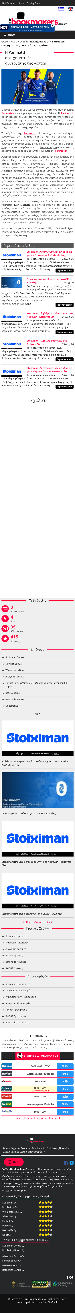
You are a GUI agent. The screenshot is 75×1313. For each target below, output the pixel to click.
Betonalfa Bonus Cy (13, 1269)
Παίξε (65, 1066)
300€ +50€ (40, 1081)
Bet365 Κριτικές (14, 968)
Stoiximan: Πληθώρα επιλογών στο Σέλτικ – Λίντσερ (31, 913)
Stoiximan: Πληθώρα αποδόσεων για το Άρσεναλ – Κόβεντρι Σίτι (50, 315)
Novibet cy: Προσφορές (18, 990)
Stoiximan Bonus (14, 657)
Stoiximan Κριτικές (15, 936)
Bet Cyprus (8, 3)
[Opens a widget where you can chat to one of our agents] (14, 1162)
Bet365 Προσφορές (15, 1016)
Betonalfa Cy (9, 1230)
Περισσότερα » (64, 270)
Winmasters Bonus (15, 670)
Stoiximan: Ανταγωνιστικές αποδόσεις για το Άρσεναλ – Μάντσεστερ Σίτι (49, 369)
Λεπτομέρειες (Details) (40, 1073)
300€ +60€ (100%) (40, 1066)
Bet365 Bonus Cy (11, 1265)
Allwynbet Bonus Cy (13, 1256)
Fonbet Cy (7, 1221)
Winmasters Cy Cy (12, 1211)
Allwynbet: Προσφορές (17, 1003)
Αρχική (5, 41)
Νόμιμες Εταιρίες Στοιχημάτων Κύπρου (37, 1118)
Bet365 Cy (7, 1225)
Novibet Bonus (13, 663)
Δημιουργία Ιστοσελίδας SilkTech (37, 1302)
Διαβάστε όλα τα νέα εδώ (36, 922)
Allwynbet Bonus (14, 676)
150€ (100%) (40, 1089)
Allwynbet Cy (9, 1216)
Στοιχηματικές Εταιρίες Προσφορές (22, 1151)
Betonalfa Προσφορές (17, 1022)
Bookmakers (18, 609)
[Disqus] (37, 452)
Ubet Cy (6, 1234)
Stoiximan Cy (9, 1202)
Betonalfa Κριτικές (15, 961)
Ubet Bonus (11, 705)
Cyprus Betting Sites (29, 3)
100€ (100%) (40, 1111)
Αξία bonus (17, 629)
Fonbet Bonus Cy (11, 1260)
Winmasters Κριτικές (16, 942)
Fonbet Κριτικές (14, 955)
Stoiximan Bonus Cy (13, 1245)
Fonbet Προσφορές (16, 1009)
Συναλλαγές (38, 1148)
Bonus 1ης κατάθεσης (15, 1148)
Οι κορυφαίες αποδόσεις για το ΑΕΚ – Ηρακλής (28, 813)
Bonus (14, 619)
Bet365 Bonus (13, 692)
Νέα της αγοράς (19, 41)
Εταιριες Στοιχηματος (40, 1055)
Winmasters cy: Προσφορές (20, 996)
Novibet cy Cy (9, 1207)
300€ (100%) (40, 1096)
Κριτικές (15, 639)
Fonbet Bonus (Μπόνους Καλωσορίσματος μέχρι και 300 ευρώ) (36, 684)
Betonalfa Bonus (14, 699)
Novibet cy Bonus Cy (13, 1250)
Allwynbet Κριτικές (15, 949)
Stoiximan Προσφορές (17, 984)
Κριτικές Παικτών (59, 1148)
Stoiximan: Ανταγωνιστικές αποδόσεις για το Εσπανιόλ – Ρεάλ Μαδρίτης (49, 253)
